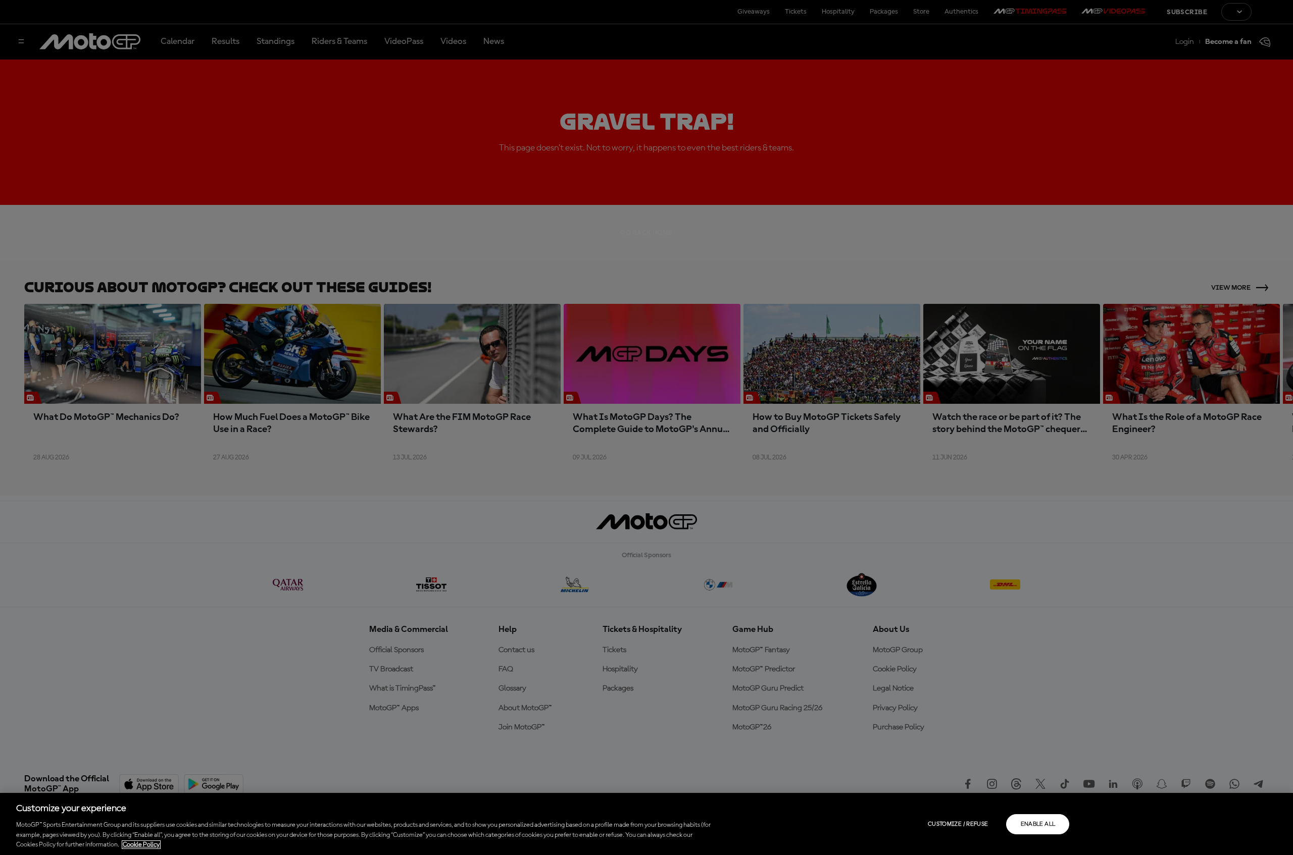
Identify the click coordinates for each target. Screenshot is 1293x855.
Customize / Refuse (958, 824)
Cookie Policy (141, 844)
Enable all (1038, 824)
